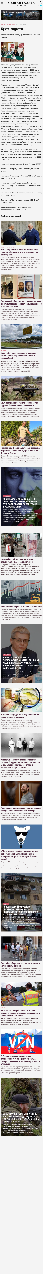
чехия (3, 1008)
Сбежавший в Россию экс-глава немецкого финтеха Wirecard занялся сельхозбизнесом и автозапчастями (21, 304)
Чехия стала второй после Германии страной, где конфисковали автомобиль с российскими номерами (20, 1013)
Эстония (3, 350)
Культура (21, 5)
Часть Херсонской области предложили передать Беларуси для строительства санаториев (19, 252)
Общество (7, 655)
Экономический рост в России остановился (21, 606)
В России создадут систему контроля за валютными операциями (20, 715)
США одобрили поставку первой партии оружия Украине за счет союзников (19, 404)
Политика (7, 496)
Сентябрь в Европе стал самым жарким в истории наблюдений (20, 964)
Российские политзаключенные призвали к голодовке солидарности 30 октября (21, 809)
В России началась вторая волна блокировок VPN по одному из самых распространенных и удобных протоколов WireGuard (20, 1060)
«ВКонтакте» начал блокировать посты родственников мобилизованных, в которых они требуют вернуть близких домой (19, 855)
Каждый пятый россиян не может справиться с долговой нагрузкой (17, 560)
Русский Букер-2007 (7, 25)
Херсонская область (7, 247)
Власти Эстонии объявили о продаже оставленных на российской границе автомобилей (18, 355)
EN (41, 5)
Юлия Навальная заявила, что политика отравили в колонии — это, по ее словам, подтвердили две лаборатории (20, 503)
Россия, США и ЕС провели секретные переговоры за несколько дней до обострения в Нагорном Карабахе (20, 911)
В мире (6, 904)
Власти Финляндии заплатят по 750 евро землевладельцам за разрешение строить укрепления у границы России (21, 1118)
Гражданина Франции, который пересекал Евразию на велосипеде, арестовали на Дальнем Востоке (20, 450)
